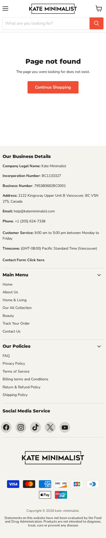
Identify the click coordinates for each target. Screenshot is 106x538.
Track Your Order (16, 323)
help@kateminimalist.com (34, 211)
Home (7, 284)
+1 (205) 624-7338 (30, 221)
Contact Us (12, 331)
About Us (10, 292)
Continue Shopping (53, 87)
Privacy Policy (14, 363)
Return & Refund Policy (21, 387)
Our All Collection (17, 307)
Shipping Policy (15, 394)
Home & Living (14, 300)
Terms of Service (16, 371)
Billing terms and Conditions (25, 379)
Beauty (8, 315)
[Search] (96, 23)
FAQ (6, 355)
